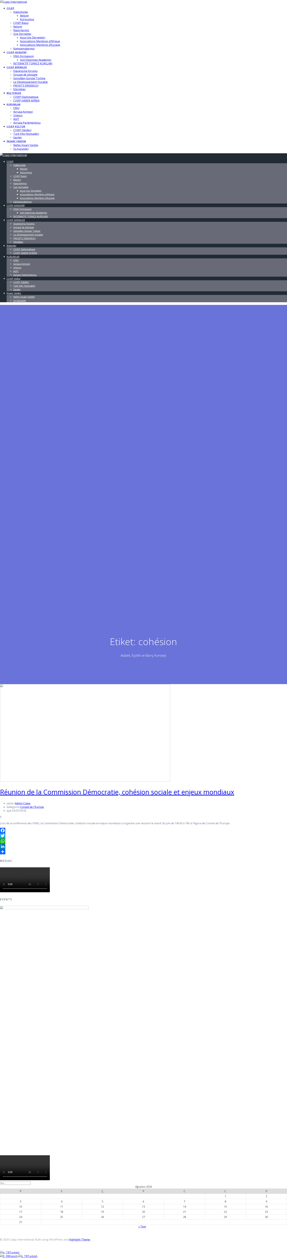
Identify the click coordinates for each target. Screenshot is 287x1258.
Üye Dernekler (22, 34)
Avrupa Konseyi (23, 112)
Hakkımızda (20, 12)
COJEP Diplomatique (25, 97)
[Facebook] (143, 830)
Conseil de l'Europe (32, 807)
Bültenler (14, 93)
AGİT (16, 119)
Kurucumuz (27, 19)
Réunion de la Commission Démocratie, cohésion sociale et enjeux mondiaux (117, 791)
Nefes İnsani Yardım (25, 145)
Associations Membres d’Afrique (40, 41)
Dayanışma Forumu (25, 71)
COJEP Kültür (16, 126)
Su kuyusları (21, 149)
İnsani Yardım (16, 141)
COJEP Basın (21, 23)
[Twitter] (143, 835)
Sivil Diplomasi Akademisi (35, 60)
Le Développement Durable (30, 82)
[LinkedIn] (143, 846)
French (13, 1256)
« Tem (142, 1226)
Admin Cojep (22, 803)
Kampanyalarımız (24, 48)
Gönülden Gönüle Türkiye (29, 78)
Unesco (18, 115)
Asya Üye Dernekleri (32, 37)
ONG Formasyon (23, 56)
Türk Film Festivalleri (26, 134)
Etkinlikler (19, 89)
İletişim (24, 15)
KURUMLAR (14, 104)
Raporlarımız (21, 30)
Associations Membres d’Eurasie (40, 45)
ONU (16, 108)
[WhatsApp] (143, 841)
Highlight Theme (79, 1239)
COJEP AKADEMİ (17, 52)
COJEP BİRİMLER (17, 67)
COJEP (10, 8)
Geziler (17, 137)
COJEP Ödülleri (22, 130)
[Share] (143, 851)
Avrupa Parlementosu (27, 123)
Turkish (14, 1252)
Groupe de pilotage (25, 74)
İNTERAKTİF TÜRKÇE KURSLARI (32, 63)
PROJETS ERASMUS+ (26, 85)
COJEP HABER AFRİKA (26, 100)
